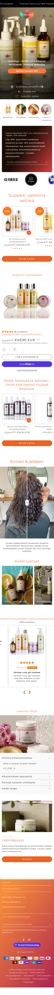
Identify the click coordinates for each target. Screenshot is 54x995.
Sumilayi (18, 970)
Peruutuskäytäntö (40, 979)
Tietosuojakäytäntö (13, 976)
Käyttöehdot (29, 976)
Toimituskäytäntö (44, 976)
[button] (44, 16)
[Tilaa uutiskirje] (46, 162)
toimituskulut (29, 343)
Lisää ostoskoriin (26, 357)
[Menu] (3, 16)
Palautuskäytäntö (37, 972)
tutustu (27, 859)
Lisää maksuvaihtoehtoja (27, 370)
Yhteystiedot (28, 982)
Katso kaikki (27, 259)
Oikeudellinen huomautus (19, 979)
